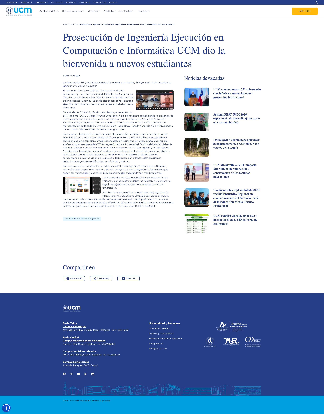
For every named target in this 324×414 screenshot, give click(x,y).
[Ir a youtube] (78, 373)
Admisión (304, 11)
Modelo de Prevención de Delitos (165, 338)
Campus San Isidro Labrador (79, 351)
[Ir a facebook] (64, 373)
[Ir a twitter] (71, 373)
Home (65, 24)
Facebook (75, 278)
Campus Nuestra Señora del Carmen (84, 340)
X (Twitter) (103, 278)
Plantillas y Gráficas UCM (161, 333)
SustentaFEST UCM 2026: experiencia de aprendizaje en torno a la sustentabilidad (236, 118)
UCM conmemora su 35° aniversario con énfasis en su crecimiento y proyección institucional (237, 93)
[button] (12, 2)
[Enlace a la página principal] (19, 11)
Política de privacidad (101, 400)
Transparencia (156, 343)
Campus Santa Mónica (76, 362)
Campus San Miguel (74, 326)
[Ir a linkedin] (92, 373)
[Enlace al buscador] (316, 2)
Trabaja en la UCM (158, 348)
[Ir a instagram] (85, 373)
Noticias (73, 24)
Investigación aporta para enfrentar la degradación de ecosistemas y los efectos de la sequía (236, 143)
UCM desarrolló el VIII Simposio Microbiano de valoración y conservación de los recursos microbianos (234, 170)
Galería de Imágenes (159, 328)
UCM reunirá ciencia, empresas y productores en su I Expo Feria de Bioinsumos (235, 219)
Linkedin (130, 278)
